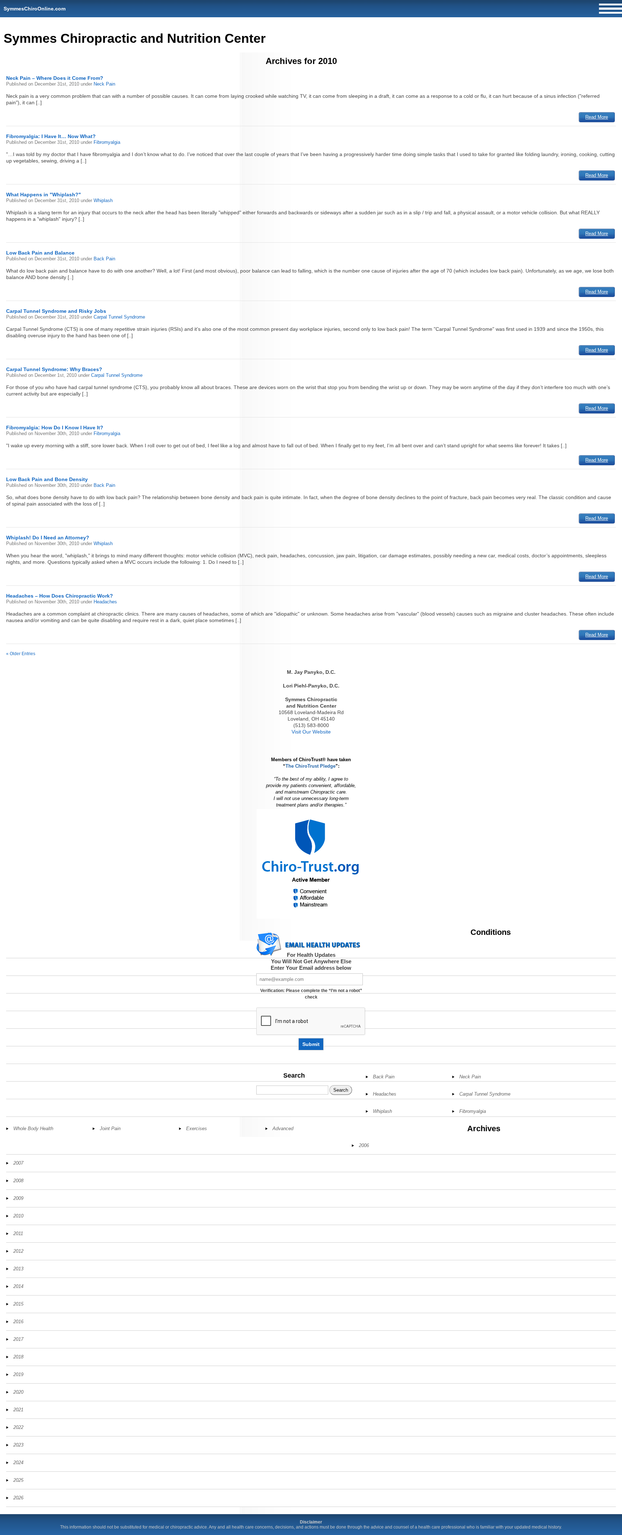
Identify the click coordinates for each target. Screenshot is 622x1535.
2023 (18, 1445)
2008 (18, 1180)
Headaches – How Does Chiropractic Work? (59, 596)
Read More (596, 117)
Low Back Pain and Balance (40, 253)
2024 (18, 1462)
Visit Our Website (311, 732)
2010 (18, 1216)
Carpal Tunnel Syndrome (119, 317)
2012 (18, 1251)
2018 (18, 1357)
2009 (18, 1198)
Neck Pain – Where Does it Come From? (54, 78)
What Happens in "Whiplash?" (43, 194)
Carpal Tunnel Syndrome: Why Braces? (54, 369)
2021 (18, 1409)
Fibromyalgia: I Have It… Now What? (51, 136)
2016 (18, 1321)
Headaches (105, 601)
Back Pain (104, 258)
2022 (18, 1427)
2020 (18, 1392)
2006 (364, 1145)
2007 (18, 1163)
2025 (18, 1480)
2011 (18, 1233)
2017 (18, 1339)
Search (294, 1075)
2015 (18, 1304)
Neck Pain (104, 84)
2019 (18, 1374)
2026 (18, 1497)
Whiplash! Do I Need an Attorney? (47, 537)
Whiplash (103, 200)
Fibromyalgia (107, 142)
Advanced (282, 1128)
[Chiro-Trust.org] (311, 864)
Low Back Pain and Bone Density (47, 479)
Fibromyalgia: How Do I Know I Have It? (54, 427)
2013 (18, 1268)
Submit (311, 1044)
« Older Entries (20, 653)
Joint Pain (110, 1128)
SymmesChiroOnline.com (35, 9)
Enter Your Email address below (311, 968)
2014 (18, 1286)
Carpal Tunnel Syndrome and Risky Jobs (56, 311)
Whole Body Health (33, 1128)
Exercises (196, 1128)
